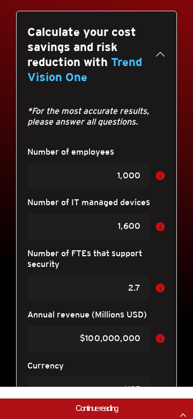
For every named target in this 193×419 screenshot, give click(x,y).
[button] (96, 408)
